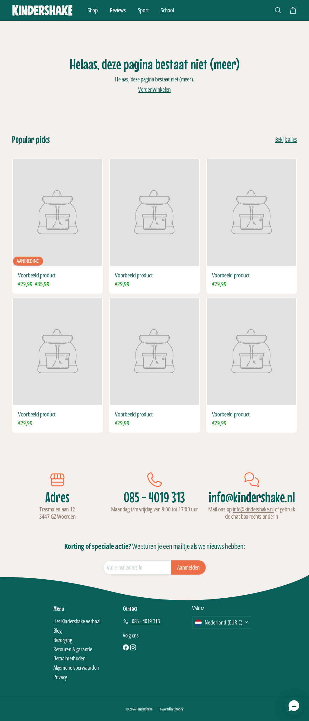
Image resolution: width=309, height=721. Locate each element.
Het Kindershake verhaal (76, 621)
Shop (93, 10)
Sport (143, 10)
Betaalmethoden (69, 658)
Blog (57, 630)
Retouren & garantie (72, 649)
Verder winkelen (154, 89)
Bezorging (62, 640)
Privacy (60, 677)
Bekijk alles (286, 139)
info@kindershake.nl (253, 509)
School (167, 10)
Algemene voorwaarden (76, 668)
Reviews (118, 10)
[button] (294, 706)
